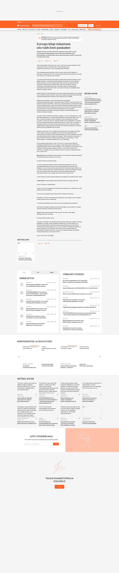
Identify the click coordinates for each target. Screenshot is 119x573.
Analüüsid (28, 282)
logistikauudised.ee (73, 22)
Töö (69, 29)
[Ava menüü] (24, 22)
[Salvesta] (55, 282)
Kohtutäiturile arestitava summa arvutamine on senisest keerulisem (89, 399)
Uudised (65, 305)
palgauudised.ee (30, 22)
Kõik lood (24, 29)
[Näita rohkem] (98, 22)
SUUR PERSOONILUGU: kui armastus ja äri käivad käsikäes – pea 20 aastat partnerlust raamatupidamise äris (37, 293)
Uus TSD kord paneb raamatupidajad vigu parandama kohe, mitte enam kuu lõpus (48, 423)
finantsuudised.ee (39, 22)
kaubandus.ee (56, 22)
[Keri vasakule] (18, 253)
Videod (51, 29)
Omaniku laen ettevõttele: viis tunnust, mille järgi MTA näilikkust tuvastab (68, 423)
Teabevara (57, 29)
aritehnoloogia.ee (47, 22)
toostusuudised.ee (64, 22)
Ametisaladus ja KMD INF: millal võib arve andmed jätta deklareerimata (91, 111)
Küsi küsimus (31, 29)
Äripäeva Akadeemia (28, 364)
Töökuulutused (86, 418)
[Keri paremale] (33, 253)
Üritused (38, 29)
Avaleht (19, 29)
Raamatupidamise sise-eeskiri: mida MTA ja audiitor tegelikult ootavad (92, 120)
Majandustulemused (68, 292)
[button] (38, 444)
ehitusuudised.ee (82, 22)
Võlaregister (64, 29)
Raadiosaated (45, 29)
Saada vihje (82, 29)
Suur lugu (29, 290)
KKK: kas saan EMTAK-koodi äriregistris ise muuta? (77, 294)
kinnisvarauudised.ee (91, 22)
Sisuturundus (74, 29)
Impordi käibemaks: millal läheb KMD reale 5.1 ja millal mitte (80, 288)
